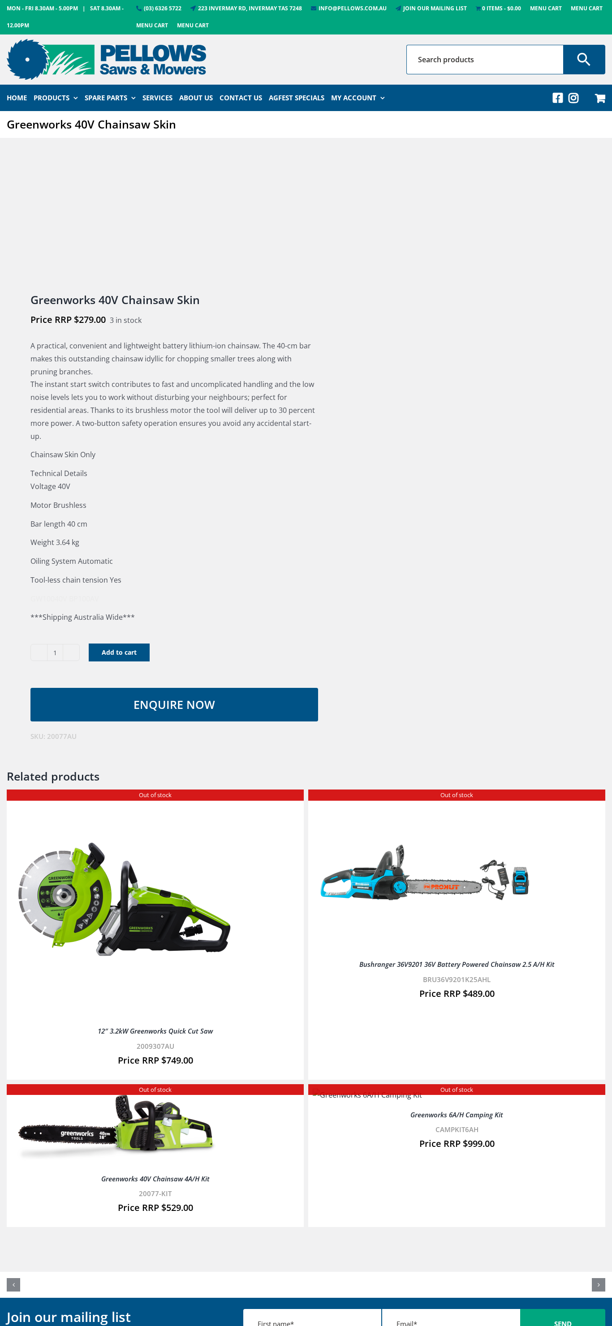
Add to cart (119, 652)
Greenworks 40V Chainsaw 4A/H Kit (155, 1178)
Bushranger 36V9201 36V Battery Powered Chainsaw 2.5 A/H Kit (457, 964)
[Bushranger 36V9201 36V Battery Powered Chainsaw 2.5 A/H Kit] (425, 800)
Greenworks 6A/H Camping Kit (456, 1114)
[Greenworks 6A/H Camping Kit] (367, 1095)
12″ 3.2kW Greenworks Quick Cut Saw (155, 1030)
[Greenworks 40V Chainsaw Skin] (150, 216)
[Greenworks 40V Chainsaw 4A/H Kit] (123, 1095)
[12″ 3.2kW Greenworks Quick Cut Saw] (123, 800)
